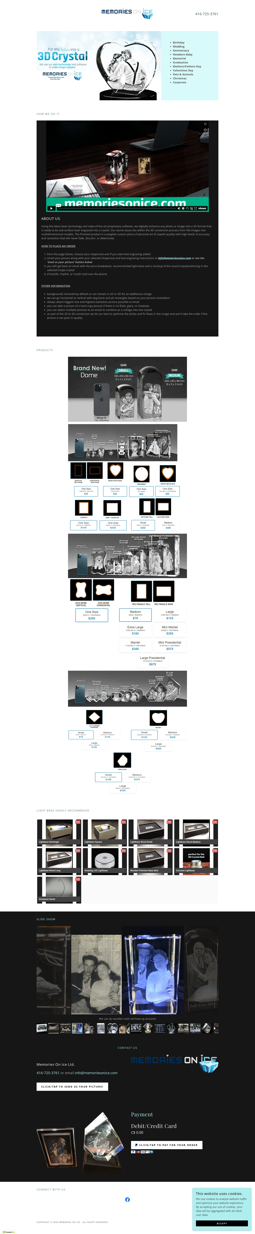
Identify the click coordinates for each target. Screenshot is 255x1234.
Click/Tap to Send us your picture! (72, 1086)
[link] (127, 13)
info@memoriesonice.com (174, 258)
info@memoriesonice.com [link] (96, 1072)
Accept (222, 1223)
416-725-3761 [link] (206, 13)
